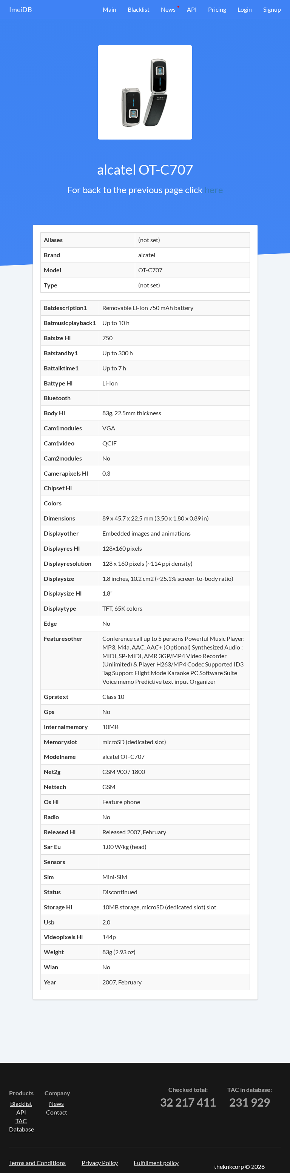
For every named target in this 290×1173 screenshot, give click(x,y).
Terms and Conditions (37, 1162)
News (168, 9)
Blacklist (139, 9)
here (214, 189)
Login (245, 9)
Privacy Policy (100, 1162)
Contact (56, 1112)
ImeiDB (20, 9)
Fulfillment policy (156, 1162)
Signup (272, 9)
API (192, 9)
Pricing (217, 9)
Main (109, 9)
